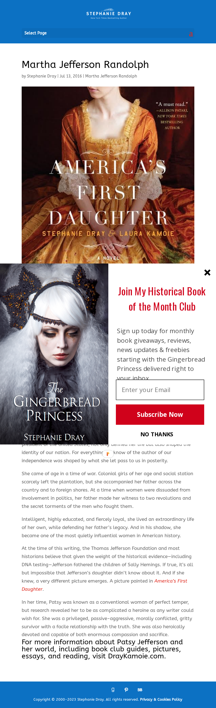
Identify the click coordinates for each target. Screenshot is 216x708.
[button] (162, 298)
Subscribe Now (160, 414)
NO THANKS (156, 434)
